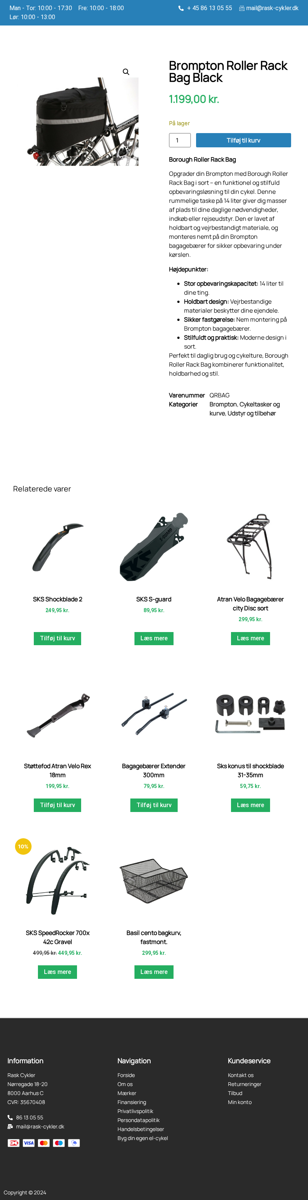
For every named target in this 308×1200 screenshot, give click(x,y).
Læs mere (154, 638)
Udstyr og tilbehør (252, 413)
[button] (126, 72)
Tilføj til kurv (243, 140)
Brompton (223, 404)
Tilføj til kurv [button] (57, 638)
